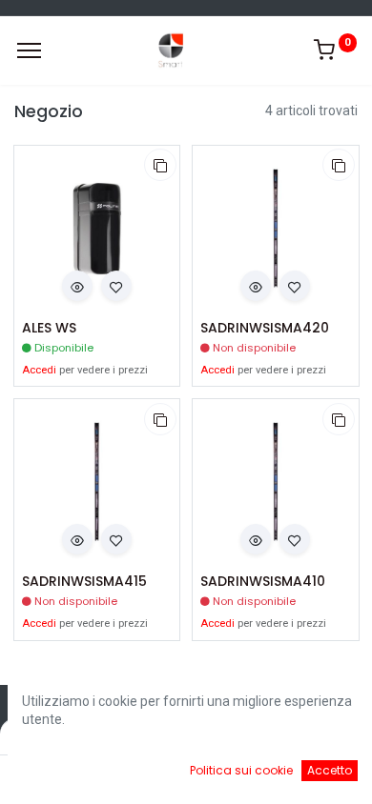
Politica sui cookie (241, 770)
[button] (160, 165)
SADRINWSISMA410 (262, 582)
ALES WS (49, 328)
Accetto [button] (329, 770)
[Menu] (29, 50)
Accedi (39, 370)
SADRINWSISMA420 (264, 328)
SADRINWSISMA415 (84, 582)
